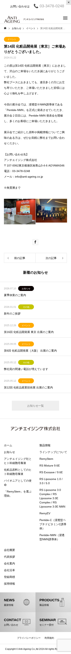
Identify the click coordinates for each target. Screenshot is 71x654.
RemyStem (46, 458)
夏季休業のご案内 (15, 295)
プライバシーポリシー (29, 638)
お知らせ (26, 288)
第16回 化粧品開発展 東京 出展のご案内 (29, 332)
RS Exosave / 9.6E (51, 472)
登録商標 (9, 576)
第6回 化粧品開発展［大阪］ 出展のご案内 (30, 350)
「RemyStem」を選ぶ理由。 (18, 493)
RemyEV (44, 513)
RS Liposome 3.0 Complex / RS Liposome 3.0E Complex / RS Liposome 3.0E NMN (52, 498)
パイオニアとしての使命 (18, 482)
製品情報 (44, 445)
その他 (26, 307)
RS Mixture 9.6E (49, 465)
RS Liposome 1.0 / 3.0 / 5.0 (51, 481)
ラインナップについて (53, 452)
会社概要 (9, 550)
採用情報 (9, 583)
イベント (11, 39)
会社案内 (9, 563)
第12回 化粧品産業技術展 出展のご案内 (28, 387)
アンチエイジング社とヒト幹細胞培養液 (18, 461)
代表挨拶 (9, 556)
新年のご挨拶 (12, 313)
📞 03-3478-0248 (47, 6)
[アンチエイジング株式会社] (24, 18)
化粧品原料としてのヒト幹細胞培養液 (18, 471)
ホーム (8, 445)
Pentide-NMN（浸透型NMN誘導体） (51, 537)
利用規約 (49, 638)
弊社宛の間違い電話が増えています (26, 369)
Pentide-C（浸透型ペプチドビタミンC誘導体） (52, 524)
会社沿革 (9, 570)
